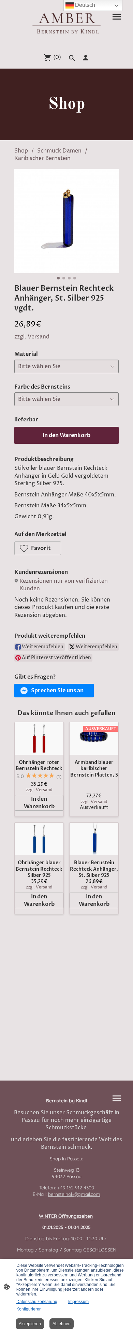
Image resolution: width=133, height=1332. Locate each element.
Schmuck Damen (59, 151)
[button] (37, 548)
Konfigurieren (29, 1309)
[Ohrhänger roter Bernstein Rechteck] (39, 738)
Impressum (78, 1301)
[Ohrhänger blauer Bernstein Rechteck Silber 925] (39, 839)
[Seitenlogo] (66, 23)
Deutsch (84, 5)
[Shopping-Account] (86, 58)
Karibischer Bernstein (42, 158)
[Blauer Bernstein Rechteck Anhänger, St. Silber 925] (94, 839)
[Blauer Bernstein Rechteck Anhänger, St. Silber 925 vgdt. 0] (66, 221)
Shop (21, 151)
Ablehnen (62, 1323)
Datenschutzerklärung (36, 1301)
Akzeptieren (30, 1323)
